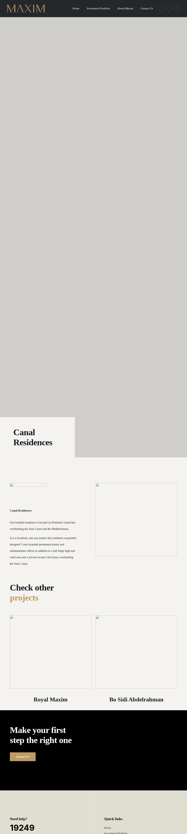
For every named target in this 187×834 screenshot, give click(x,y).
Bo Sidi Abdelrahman (136, 699)
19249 (22, 828)
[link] (50, 652)
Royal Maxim (51, 699)
